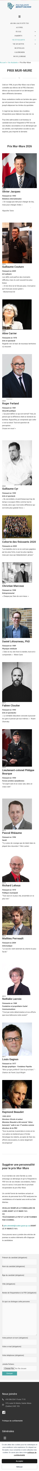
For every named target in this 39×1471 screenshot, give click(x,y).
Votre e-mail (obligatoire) (11, 1346)
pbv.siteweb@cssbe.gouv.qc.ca (17, 1226)
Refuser (19, 1467)
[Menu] (5, 1438)
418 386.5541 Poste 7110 (15, 1399)
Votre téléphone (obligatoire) (13, 1355)
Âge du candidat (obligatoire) (13, 1275)
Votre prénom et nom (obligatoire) (15, 1338)
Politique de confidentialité (12, 1421)
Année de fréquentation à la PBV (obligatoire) (19, 1293)
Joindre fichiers (8, 1364)
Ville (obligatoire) (8, 1284)
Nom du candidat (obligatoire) (13, 1266)
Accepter (19, 1461)
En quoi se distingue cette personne (16, 1302)
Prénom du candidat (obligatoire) (14, 1258)
